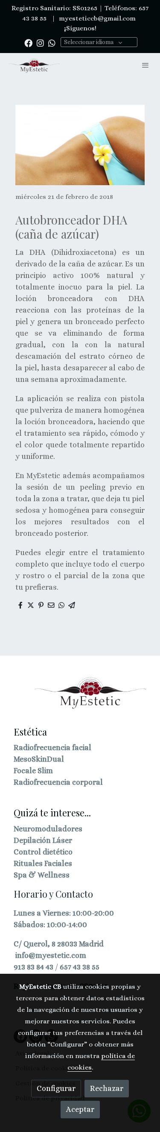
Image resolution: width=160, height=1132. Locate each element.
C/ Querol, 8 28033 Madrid (59, 944)
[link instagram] (40, 42)
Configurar (56, 1088)
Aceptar (80, 1109)
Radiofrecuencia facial (52, 747)
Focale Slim (33, 770)
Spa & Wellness (42, 875)
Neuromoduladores (48, 829)
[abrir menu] (145, 65)
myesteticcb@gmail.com (96, 18)
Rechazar (106, 1088)
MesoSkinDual (39, 759)
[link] (34, 65)
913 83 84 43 (33, 967)
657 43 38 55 (79, 967)
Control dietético (43, 852)
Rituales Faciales (43, 863)
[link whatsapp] (51, 42)
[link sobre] (80, 697)
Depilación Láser (43, 840)
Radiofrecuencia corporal (58, 782)
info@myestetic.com (50, 955)
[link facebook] (28, 42)
